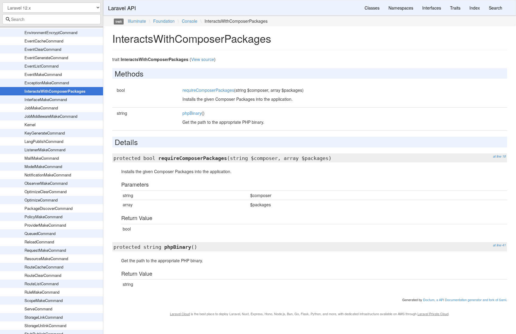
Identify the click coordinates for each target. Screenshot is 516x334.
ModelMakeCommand (43, 166)
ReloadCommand (39, 242)
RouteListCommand (41, 283)
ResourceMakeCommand (46, 258)
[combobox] (51, 19)
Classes (372, 8)
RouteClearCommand (42, 275)
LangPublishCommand (43, 141)
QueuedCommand (40, 233)
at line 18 (499, 156)
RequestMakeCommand (45, 250)
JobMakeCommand (41, 108)
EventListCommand (41, 66)
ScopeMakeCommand (43, 300)
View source (202, 59)
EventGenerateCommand (46, 57)
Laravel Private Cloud (433, 313)
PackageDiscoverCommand (48, 208)
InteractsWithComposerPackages (54, 91)
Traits (455, 8)
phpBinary (192, 113)
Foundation (164, 21)
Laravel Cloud (180, 313)
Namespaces (400, 8)
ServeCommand (38, 309)
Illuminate (137, 21)
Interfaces (431, 8)
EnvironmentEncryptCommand (50, 32)
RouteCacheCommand (43, 267)
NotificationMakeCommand (47, 175)
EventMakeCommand (43, 74)
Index (474, 8)
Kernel (30, 124)
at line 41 (499, 245)
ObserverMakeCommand (45, 183)
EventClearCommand (42, 49)
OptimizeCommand (41, 200)
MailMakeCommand (41, 158)
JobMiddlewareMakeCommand (50, 116)
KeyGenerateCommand (44, 133)
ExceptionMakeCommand (46, 83)
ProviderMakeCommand (45, 225)
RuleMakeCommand (41, 292)
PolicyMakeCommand (43, 216)
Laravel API (122, 8)
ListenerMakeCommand (44, 149)
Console (189, 21)
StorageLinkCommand (43, 317)
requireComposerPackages (208, 90)
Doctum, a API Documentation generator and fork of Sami (464, 299)
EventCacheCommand (43, 41)
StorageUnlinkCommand (45, 325)
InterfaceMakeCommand (45, 99)
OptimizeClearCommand (45, 191)
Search (495, 8)
